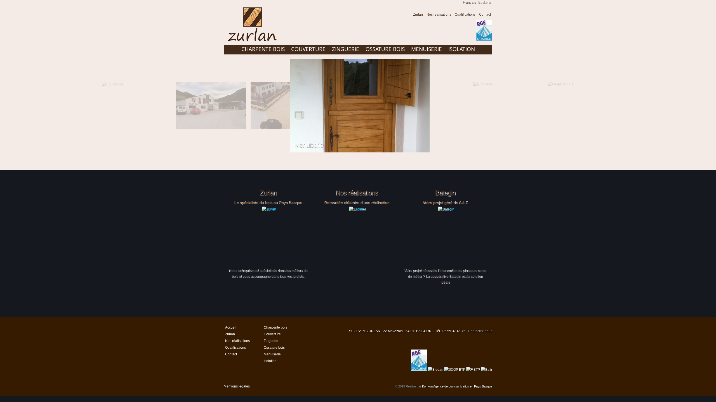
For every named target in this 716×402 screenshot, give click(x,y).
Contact (485, 14)
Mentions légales (237, 386)
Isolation (461, 49)
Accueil (406, 15)
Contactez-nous (480, 331)
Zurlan (418, 14)
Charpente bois (263, 49)
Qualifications (465, 14)
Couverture (308, 49)
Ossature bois (385, 49)
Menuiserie (426, 49)
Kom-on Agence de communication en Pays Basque (457, 386)
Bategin (445, 193)
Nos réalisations (439, 14)
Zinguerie (345, 49)
